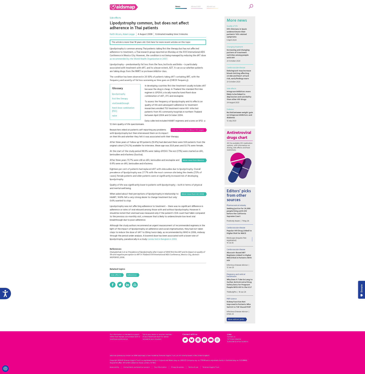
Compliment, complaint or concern (136, 367)
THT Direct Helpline (234, 339)
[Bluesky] (191, 340)
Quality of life (232, 26)
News (177, 6)
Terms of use (193, 367)
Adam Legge (129, 34)
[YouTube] (211, 340)
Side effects (115, 18)
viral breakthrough (120, 103)
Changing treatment (235, 46)
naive (114, 115)
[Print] (135, 284)
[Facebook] (112, 284)
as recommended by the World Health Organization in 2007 (138, 59)
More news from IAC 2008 (193, 194)
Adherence (132, 275)
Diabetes (230, 109)
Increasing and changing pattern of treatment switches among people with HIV (238, 54)
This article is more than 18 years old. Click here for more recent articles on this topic (151, 42)
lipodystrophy (118, 94)
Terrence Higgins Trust (211, 367)
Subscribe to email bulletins (237, 341)
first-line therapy (120, 98)
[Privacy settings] (5, 368)
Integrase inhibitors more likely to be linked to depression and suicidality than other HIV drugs (239, 95)
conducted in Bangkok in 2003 (162, 239)
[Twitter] (120, 284)
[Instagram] (217, 340)
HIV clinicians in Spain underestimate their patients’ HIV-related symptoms (237, 33)
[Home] (142, 7)
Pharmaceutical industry (236, 205)
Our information (160, 367)
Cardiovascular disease (236, 67)
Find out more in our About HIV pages (188, 130)
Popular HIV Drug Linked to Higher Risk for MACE (239, 232)
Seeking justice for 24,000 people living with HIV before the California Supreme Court (238, 212)
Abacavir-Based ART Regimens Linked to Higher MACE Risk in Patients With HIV (239, 256)
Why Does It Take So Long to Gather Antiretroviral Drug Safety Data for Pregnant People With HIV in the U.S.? (240, 283)
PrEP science (232, 298)
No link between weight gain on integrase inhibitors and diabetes (240, 115)
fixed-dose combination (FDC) (123, 109)
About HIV (196, 6)
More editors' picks (236, 319)
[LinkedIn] (127, 284)
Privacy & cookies (177, 367)
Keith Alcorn (115, 34)
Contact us (231, 336)
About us (211, 6)
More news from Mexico (193, 160)
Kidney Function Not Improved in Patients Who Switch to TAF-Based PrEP (239, 304)
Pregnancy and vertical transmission (236, 275)
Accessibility (114, 367)
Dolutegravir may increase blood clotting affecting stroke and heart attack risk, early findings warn (239, 74)
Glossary (117, 88)
